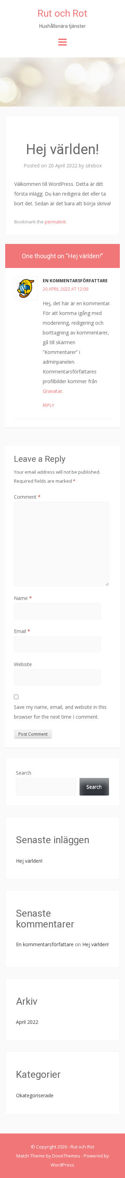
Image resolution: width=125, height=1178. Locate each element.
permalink (55, 222)
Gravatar (52, 391)
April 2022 (27, 1022)
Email (22, 631)
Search (23, 772)
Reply (48, 405)
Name (23, 598)
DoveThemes (66, 1156)
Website (23, 664)
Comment (27, 496)
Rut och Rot (63, 13)
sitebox (93, 165)
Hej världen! (29, 860)
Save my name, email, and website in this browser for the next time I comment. (60, 712)
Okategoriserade (34, 1095)
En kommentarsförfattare (75, 281)
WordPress (62, 1165)
